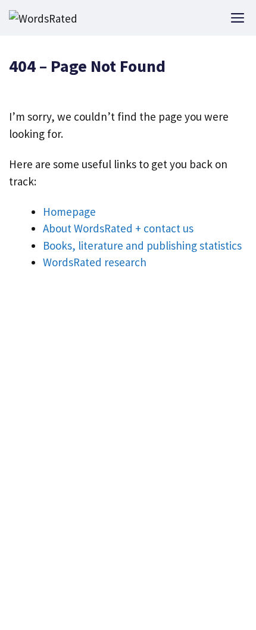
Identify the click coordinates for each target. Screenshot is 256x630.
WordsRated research (94, 262)
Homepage (69, 211)
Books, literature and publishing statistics (142, 245)
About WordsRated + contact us (118, 228)
